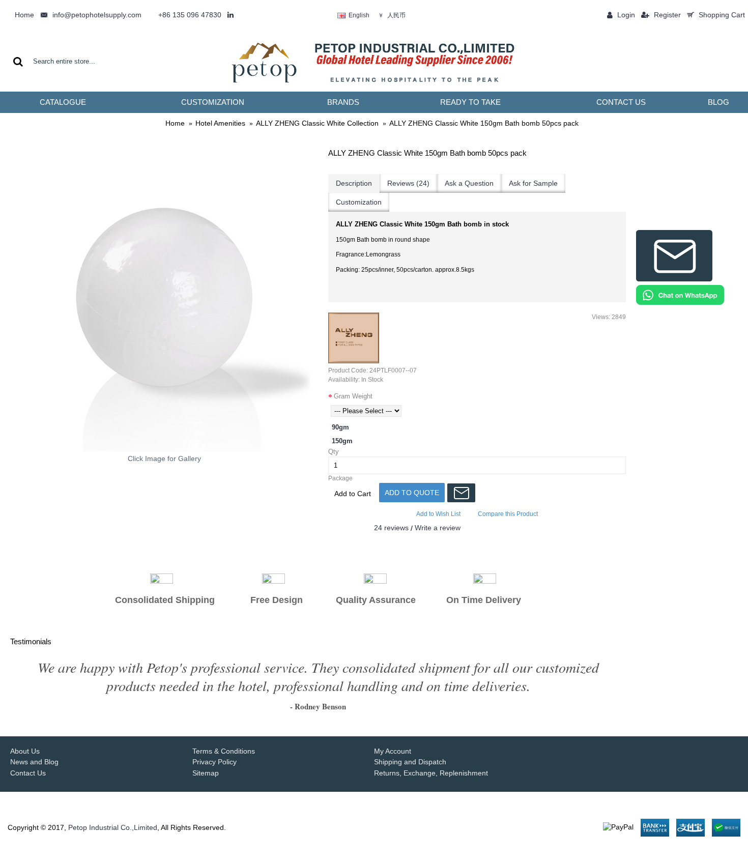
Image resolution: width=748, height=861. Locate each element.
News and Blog (34, 762)
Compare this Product (508, 514)
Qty (333, 451)
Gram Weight (353, 396)
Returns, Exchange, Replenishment (431, 773)
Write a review (438, 528)
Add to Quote (412, 493)
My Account (392, 751)
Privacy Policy (214, 762)
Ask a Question (469, 183)
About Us (25, 751)
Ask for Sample (533, 183)
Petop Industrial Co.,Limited (112, 827)
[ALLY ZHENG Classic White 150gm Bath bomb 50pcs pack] (164, 297)
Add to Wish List (438, 514)
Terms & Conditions (223, 751)
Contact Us (28, 773)
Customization (359, 202)
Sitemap (205, 773)
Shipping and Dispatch (410, 762)
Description (354, 183)
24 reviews (391, 528)
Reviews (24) (408, 183)
